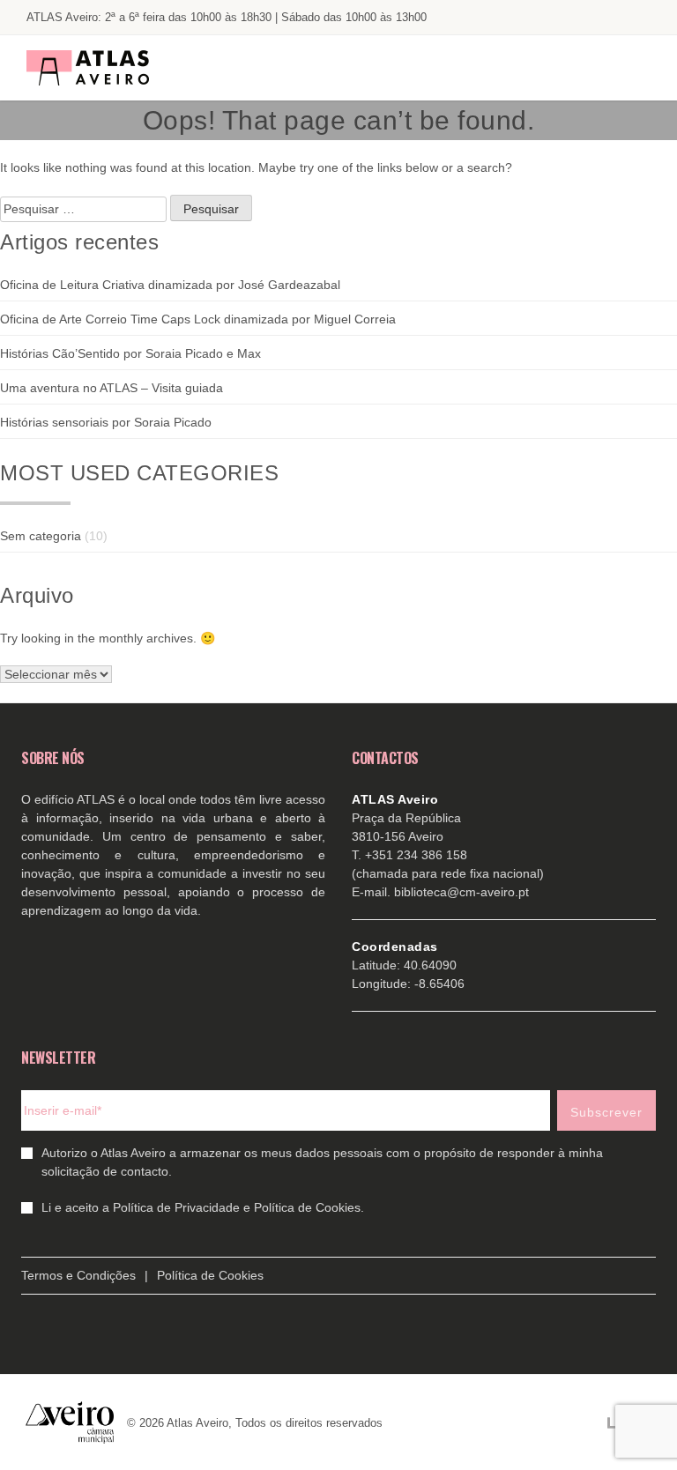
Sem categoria (40, 536)
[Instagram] (603, 17)
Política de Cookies (210, 1275)
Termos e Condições (78, 1275)
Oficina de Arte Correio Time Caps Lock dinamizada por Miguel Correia (198, 319)
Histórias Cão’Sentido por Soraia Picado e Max (130, 353)
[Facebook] (532, 17)
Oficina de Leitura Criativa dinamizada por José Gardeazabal (170, 285)
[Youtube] (567, 17)
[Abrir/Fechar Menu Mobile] (583, 68)
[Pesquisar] (634, 68)
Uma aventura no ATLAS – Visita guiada (111, 388)
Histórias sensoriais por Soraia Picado (106, 422)
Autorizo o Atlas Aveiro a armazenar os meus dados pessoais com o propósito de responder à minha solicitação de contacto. (322, 1162)
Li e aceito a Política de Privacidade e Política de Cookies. (202, 1207)
